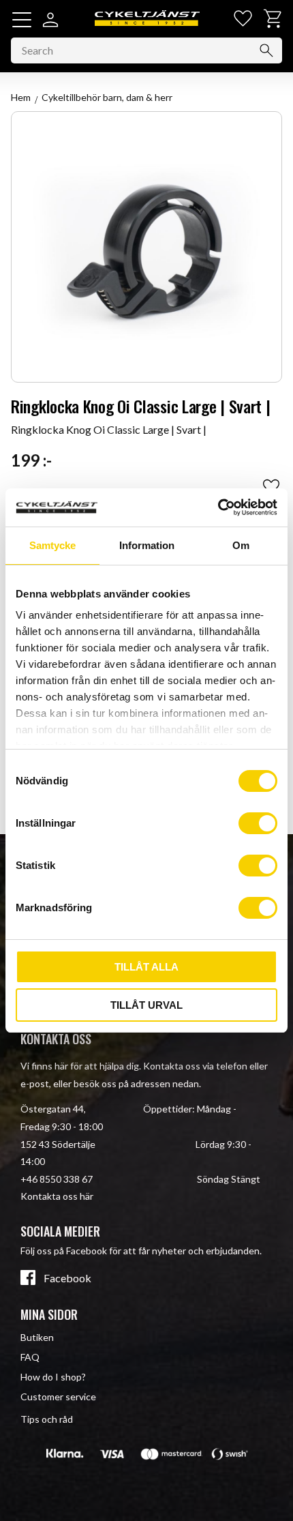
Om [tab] (240, 545)
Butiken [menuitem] (37, 1337)
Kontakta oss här (56, 1196)
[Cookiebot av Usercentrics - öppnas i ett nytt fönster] (217, 507)
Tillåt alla (146, 967)
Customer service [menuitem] (58, 1396)
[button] (21, 19)
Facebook (67, 1278)
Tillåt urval (146, 1005)
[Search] (266, 50)
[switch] (257, 823)
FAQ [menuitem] (30, 1357)
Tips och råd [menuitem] (46, 1419)
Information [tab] (146, 545)
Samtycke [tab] (52, 545)
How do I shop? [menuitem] (53, 1377)
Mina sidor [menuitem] (49, 1314)
